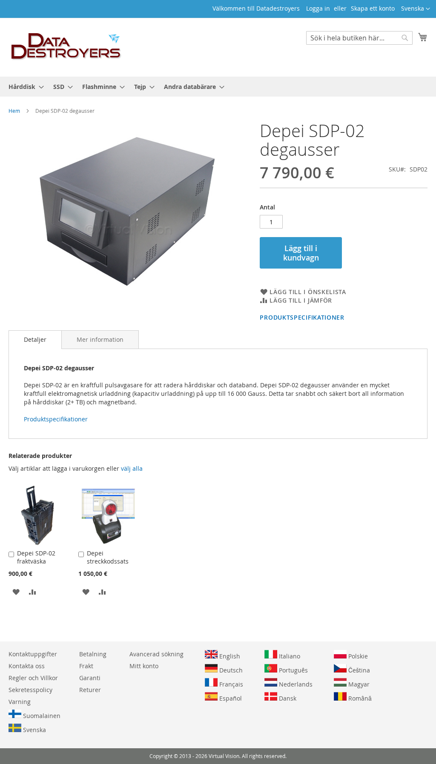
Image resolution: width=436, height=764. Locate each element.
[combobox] (359, 38)
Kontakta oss (27, 666)
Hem (14, 110)
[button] (415, 9)
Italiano (288, 656)
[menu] (218, 87)
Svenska (33, 730)
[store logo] (66, 47)
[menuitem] (23, 87)
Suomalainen (40, 716)
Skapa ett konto (373, 8)
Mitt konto (143, 666)
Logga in (318, 8)
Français (230, 684)
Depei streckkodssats (108, 557)
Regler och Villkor (33, 678)
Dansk (286, 698)
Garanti (89, 678)
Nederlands (295, 684)
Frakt (86, 666)
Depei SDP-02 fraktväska (36, 557)
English (229, 656)
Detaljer (35, 339)
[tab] (35, 339)
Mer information (100, 339)
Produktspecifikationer (302, 317)
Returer (90, 690)
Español (230, 698)
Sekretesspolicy (30, 690)
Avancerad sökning (156, 654)
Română (359, 698)
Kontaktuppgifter (33, 654)
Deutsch (230, 670)
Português (292, 670)
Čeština (358, 670)
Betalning (92, 654)
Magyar (358, 684)
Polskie (357, 656)
